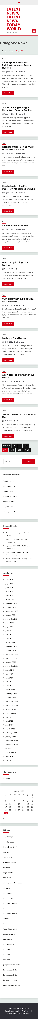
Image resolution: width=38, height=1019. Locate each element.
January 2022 (10, 737)
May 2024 (9, 635)
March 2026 (10, 599)
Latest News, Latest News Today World (14, 19)
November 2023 (11, 658)
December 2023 (11, 654)
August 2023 (10, 670)
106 (26, 446)
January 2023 (10, 697)
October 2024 (10, 615)
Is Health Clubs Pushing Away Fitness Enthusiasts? (18, 148)
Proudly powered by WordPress (17, 1011)
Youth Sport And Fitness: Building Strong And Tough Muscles (16, 65)
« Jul (4, 818)
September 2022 (11, 713)
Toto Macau (7, 857)
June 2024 (9, 631)
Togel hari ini (8, 491)
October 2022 (10, 709)
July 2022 (9, 717)
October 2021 (10, 748)
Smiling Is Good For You (14, 338)
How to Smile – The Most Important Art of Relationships (18, 187)
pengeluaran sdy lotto (11, 985)
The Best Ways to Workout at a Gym (19, 415)
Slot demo (7, 852)
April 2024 (9, 639)
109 (19, 450)
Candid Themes (25, 1013)
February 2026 (11, 603)
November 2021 (11, 744)
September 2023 (11, 666)
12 (15, 804)
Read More (8, 93)
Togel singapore (9, 481)
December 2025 (11, 611)
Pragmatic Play (9, 486)
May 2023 (9, 682)
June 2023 (9, 678)
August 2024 (10, 623)
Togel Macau (8, 507)
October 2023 (10, 662)
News (4, 59)
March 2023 (10, 690)
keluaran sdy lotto (10, 970)
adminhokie (21, 72)
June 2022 (9, 721)
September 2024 (11, 619)
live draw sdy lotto (10, 980)
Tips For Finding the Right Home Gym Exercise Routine (17, 109)
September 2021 (11, 752)
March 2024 (10, 642)
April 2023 (9, 686)
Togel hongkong (9, 837)
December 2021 (11, 740)
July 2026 (9, 583)
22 (28, 807)
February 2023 (11, 693)
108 (12, 450)
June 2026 (9, 587)
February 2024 (11, 646)
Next (27, 450)
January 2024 (10, 650)
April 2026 (9, 595)
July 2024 (9, 627)
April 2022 (9, 725)
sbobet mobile (8, 501)
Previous (6, 446)
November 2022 (11, 705)
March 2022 (10, 729)
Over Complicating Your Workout (15, 264)
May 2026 (9, 591)
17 (6, 807)
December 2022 (11, 701)
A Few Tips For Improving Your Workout (18, 376)
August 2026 (10, 580)
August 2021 (10, 756)
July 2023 (9, 674)
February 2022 (11, 733)
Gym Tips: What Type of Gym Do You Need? (18, 300)
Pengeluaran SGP (10, 496)
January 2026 (10, 607)
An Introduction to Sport (15, 225)
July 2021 (9, 760)
